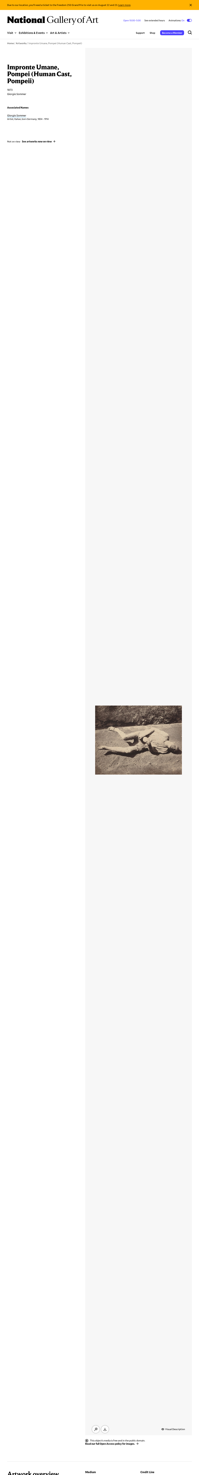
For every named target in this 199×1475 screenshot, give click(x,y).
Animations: (177, 20)
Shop (152, 32)
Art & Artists (58, 33)
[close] (191, 5)
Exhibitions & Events (32, 33)
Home (10, 43)
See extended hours (154, 20)
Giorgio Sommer (16, 115)
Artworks (21, 43)
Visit (10, 33)
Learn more (124, 5)
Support (140, 32)
